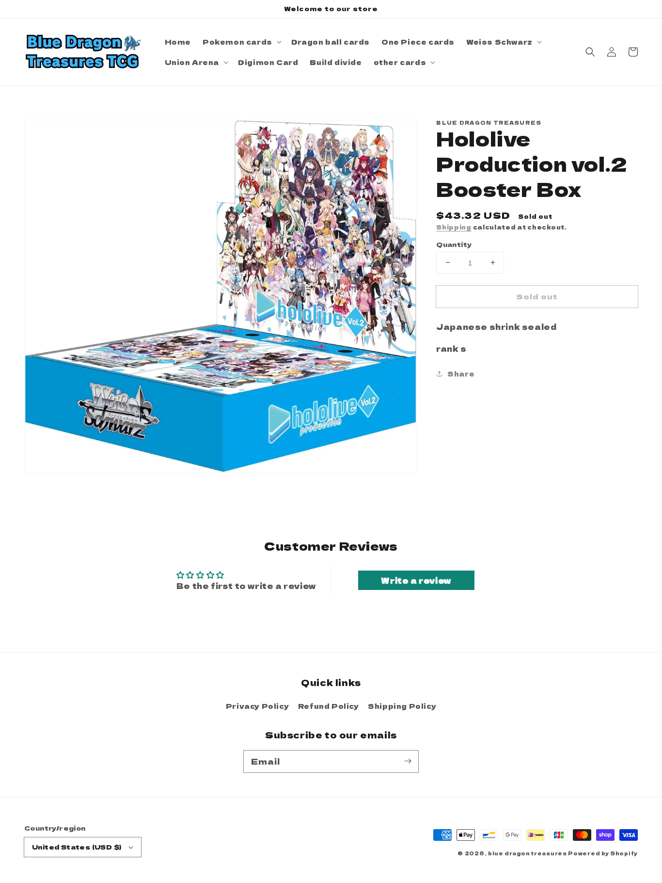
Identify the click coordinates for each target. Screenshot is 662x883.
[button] (590, 52)
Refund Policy (328, 706)
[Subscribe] (407, 761)
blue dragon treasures (527, 853)
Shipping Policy (402, 706)
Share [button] (460, 373)
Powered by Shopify (603, 853)
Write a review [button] (416, 580)
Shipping (454, 227)
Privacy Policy (257, 706)
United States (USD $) (76, 846)
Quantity (454, 243)
